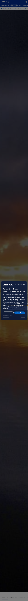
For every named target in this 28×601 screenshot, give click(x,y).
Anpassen (8, 313)
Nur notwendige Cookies (20, 284)
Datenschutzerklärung (7, 315)
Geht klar (19, 313)
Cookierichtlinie (6, 317)
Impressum (23, 317)
